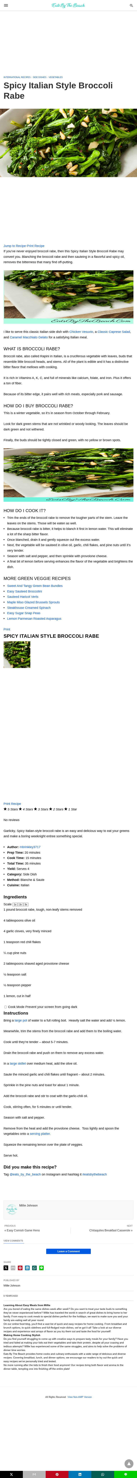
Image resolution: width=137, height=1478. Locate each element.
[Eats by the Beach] (68, 5)
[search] (131, 5)
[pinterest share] (20, 1268)
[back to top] (129, 1463)
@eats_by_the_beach (25, 1174)
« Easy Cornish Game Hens (22, 1230)
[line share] (41, 1268)
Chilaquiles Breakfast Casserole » (111, 1230)
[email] (34, 1474)
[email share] (13, 1268)
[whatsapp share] (34, 1268)
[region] (68, 41)
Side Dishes (39, 77)
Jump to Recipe (15, 246)
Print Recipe (35, 246)
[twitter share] (6, 1267)
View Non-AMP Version (80, 1397)
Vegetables (56, 77)
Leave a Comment (68, 1251)
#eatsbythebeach (94, 1174)
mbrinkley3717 (30, 847)
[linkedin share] (27, 1268)
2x (20, 904)
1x (15, 904)
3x (26, 904)
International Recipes (17, 77)
